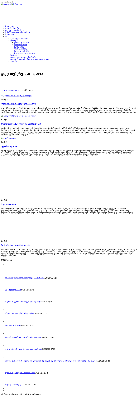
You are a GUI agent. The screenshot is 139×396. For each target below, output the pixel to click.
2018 (7, 90)
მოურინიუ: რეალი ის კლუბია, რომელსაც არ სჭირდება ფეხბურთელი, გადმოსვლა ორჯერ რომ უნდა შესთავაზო (51, 361)
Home (3, 90)
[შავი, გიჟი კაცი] (13, 196)
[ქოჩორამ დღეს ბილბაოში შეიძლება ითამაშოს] (9, 274)
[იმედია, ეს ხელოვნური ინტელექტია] (9, 310)
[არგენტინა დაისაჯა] (9, 286)
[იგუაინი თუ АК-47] (9, 138)
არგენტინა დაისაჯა (13, 290)
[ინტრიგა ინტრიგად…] (9, 381)
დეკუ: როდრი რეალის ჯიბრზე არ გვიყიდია (23, 337)
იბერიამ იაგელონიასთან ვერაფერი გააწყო (23, 301)
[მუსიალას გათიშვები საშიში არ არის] (9, 369)
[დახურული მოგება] (9, 321)
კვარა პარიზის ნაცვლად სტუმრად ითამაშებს (23, 349)
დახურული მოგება (13, 325)
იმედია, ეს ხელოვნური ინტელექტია (19, 313)
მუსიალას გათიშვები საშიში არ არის (20, 373)
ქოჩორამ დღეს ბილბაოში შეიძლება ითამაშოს (24, 278)
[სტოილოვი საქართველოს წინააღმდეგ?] (18, 116)
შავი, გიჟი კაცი (8, 204)
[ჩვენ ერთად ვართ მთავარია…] (20, 237)
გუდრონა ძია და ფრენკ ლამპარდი (18, 104)
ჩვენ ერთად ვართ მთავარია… (16, 245)
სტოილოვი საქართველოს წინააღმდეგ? (21, 124)
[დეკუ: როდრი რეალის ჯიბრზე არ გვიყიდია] (9, 333)
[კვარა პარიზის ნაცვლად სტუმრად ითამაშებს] (9, 345)
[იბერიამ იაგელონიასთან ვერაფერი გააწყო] (9, 298)
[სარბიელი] (11, 4)
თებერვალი (14, 90)
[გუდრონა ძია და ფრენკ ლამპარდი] (16, 96)
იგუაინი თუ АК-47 (9, 146)
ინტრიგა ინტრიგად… (14, 385)
